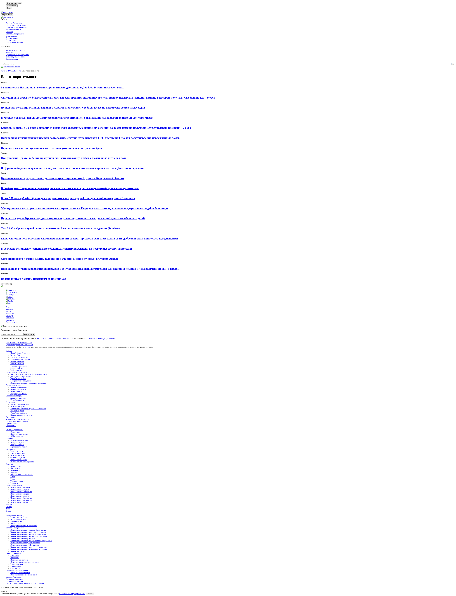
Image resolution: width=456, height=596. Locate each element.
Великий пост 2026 (18, 519)
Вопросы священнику (15, 34)
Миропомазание (17, 564)
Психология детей (17, 406)
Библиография (16, 370)
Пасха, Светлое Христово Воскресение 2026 (28, 374)
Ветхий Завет (15, 355)
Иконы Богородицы (18, 387)
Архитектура (15, 466)
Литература (15, 468)
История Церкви (17, 443)
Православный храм (14, 396)
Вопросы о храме (17, 551)
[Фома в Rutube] (9, 301)
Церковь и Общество (14, 581)
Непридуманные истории (16, 25)
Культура (9, 464)
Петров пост (15, 524)
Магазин (9, 309)
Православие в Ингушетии (21, 498)
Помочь (10, 12)
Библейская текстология (20, 359)
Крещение (14, 556)
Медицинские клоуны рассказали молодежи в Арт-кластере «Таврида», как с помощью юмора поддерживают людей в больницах (84, 208)
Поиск (9, 8)
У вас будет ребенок (18, 413)
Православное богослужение (17, 55)
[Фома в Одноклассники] (13, 292)
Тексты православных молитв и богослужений (25, 583)
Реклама (9, 311)
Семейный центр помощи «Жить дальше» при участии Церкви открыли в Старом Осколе (59, 258)
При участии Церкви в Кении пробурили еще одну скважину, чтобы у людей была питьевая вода (63, 157)
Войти (17, 67)
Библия (9, 351)
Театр (12, 479)
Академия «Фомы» (13, 29)
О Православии (16, 436)
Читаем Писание (17, 364)
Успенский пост (16, 521)
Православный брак (18, 460)
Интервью (10, 505)
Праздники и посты (14, 515)
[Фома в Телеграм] (10, 294)
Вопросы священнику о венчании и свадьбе (28, 532)
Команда (9, 316)
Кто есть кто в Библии (19, 357)
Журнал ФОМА (7, 71)
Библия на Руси (16, 368)
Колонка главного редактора (17, 419)
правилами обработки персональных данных (55, 339)
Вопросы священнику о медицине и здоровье (28, 549)
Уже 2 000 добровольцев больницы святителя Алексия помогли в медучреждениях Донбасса (60, 228)
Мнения (9, 507)
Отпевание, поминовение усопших (24, 562)
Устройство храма (17, 400)
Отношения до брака (18, 457)
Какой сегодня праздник (16, 50)
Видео (8, 511)
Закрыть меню (7, 15)
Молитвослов (11, 36)
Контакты (10, 313)
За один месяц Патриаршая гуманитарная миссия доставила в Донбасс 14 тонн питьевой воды (62, 87)
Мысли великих (17, 483)
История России (17, 445)
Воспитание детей (13, 402)
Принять (90, 594)
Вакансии (10, 318)
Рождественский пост (19, 517)
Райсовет (9, 53)
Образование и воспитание (17, 421)
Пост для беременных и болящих (23, 526)
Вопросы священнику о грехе (22, 538)
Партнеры (10, 320)
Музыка (13, 472)
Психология (10, 449)
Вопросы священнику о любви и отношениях (29, 547)
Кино (12, 477)
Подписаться (29, 334)
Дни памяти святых (18, 379)
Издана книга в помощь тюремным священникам (33, 278)
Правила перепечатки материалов (19, 345)
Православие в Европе (19, 496)
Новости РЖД (11, 426)
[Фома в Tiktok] (9, 297)
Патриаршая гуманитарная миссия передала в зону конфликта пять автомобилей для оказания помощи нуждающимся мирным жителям (90, 268)
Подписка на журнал (14, 42)
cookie (27, 347)
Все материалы (12, 38)
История (9, 438)
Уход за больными (17, 453)
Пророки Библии (17, 362)
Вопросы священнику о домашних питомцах (28, 536)
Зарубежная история (18, 447)
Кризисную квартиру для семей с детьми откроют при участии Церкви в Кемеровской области (62, 178)
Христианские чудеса (19, 434)
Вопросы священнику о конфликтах (25, 543)
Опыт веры (15, 432)
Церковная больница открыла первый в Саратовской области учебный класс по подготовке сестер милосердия (73, 107)
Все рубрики (11, 40)
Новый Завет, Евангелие (20, 353)
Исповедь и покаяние (19, 560)
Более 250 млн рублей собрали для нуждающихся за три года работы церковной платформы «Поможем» (68, 198)
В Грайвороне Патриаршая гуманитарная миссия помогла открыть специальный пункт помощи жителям (70, 188)
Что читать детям (17, 411)
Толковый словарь (17, 481)
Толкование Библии (18, 366)
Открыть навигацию (14, 3)
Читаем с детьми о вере (15, 57)
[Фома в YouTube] (10, 299)
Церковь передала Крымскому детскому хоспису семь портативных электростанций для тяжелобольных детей (73, 218)
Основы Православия (14, 23)
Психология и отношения (16, 27)
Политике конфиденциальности (72, 594)
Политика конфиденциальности (19, 343)
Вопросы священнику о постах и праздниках (28, 383)
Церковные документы (15, 579)
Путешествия (11, 424)
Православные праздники (16, 372)
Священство (15, 568)
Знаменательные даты (19, 440)
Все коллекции (12, 59)
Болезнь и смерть (17, 451)
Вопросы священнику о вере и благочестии (28, 530)
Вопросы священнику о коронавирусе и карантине (31, 541)
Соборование (15, 566)
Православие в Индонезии (21, 500)
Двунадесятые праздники (20, 377)
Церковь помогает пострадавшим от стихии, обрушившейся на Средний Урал (51, 147)
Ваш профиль (12, 6)
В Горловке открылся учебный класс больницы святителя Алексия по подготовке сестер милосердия (66, 248)
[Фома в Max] (8, 303)
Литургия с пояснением (20, 573)
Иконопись (14, 470)
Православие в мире (14, 485)
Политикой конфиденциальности (101, 339)
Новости (9, 32)
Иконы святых (16, 391)
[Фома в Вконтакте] (11, 290)
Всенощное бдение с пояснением (23, 575)
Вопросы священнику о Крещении (24, 545)
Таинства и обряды (13, 553)
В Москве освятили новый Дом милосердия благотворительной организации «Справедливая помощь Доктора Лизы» (77, 117)
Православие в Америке (20, 487)
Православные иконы (14, 385)
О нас (8, 307)
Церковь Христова (13, 577)
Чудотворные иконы (18, 394)
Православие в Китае (19, 502)
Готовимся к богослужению (17, 571)
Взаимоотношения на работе (22, 462)
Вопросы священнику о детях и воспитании (28, 409)
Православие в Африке (19, 490)
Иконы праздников (18, 389)
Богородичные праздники (20, 381)
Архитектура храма (18, 398)
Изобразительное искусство (21, 475)
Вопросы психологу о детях (21, 415)
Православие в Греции (19, 494)
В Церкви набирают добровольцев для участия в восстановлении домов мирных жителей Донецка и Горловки (72, 168)
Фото (8, 509)
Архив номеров (12, 322)
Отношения (10, 417)
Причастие (14, 558)
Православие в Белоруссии (21, 492)
